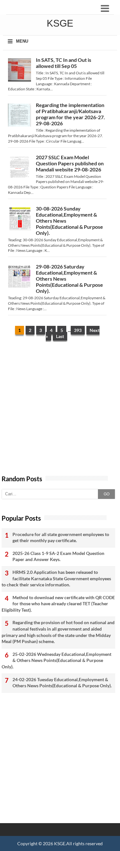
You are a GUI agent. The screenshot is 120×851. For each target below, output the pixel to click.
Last (60, 336)
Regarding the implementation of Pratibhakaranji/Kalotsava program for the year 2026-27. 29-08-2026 (70, 114)
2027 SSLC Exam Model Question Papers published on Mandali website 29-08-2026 (70, 163)
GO (106, 494)
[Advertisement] (60, 411)
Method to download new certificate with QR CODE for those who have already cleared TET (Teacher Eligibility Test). (58, 604)
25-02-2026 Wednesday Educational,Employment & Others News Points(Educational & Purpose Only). (56, 660)
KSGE (59, 843)
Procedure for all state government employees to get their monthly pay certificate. (60, 537)
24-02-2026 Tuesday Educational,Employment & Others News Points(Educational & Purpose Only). (62, 683)
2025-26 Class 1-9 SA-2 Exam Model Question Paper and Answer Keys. (58, 556)
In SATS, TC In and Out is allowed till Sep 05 (63, 63)
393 (78, 330)
